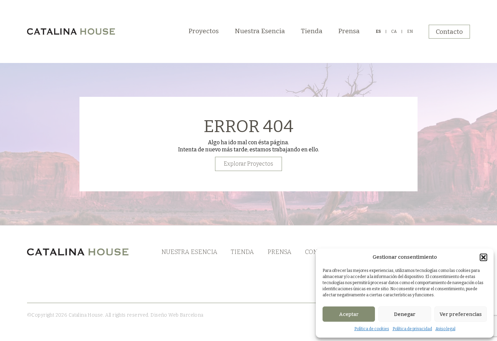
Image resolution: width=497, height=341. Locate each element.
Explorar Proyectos (248, 164)
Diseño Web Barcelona (176, 315)
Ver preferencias (461, 314)
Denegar (405, 314)
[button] (483, 257)
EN (410, 31)
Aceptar (349, 314)
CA (394, 31)
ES (378, 31)
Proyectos (204, 31)
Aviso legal (445, 328)
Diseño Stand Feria (225, 315)
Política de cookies (371, 328)
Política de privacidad (412, 328)
